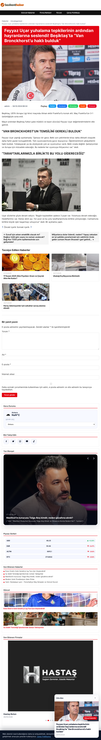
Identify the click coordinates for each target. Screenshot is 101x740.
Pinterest (92, 106)
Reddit (83, 106)
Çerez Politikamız (44, 736)
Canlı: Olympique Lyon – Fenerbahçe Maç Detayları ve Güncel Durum (31, 582)
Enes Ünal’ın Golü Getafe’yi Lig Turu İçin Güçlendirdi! (25, 571)
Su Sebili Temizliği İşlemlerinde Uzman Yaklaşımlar (24, 574)
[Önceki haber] (88, 458)
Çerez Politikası (73, 13)
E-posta (6, 364)
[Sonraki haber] (93, 458)
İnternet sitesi (8, 374)
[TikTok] (34, 441)
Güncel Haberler (28, 13)
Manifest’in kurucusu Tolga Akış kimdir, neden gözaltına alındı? (29, 577)
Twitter (52, 106)
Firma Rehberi (45, 13)
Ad (4, 354)
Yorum (5, 331)
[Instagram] (20, 441)
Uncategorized (16, 21)
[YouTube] (27, 441)
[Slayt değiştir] (46, 720)
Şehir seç (10, 419)
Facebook (62, 106)
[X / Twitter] (13, 441)
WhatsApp (73, 106)
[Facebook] (6, 441)
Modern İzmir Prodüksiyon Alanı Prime (19, 579)
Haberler (5, 21)
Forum (59, 13)
